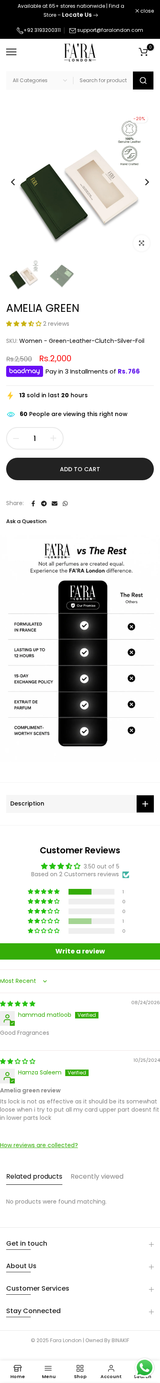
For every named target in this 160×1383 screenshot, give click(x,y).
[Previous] (18, 182)
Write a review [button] (80, 951)
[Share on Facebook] (33, 503)
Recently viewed (97, 1176)
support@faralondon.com (110, 30)
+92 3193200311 (42, 30)
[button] (24, 324)
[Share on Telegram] (44, 503)
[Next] (141, 182)
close (146, 11)
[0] (143, 51)
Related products (34, 1176)
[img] (17, 1004)
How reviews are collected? (39, 1145)
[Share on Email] (54, 503)
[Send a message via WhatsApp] (144, 1367)
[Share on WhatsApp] (65, 503)
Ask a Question (26, 521)
